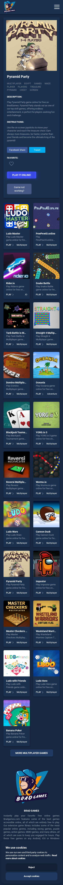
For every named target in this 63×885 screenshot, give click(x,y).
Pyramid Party (14, 581)
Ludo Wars (12, 531)
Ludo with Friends (16, 680)
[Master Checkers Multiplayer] (17, 614)
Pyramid (12, 90)
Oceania (40, 382)
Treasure (35, 86)
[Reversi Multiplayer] (17, 464)
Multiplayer (14, 83)
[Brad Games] (8, 7)
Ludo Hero (41, 680)
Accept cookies (31, 876)
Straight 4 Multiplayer (48, 332)
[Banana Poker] (17, 713)
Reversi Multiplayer (17, 482)
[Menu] (56, 7)
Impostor (41, 581)
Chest (23, 90)
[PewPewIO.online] (46, 216)
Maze (48, 83)
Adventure (52, 394)
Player (11, 86)
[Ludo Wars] (17, 514)
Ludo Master (13, 233)
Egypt (27, 83)
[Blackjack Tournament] (17, 415)
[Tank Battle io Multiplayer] (17, 315)
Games (38, 83)
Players (22, 86)
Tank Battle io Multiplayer (20, 332)
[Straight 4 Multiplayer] (46, 315)
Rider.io (10, 283)
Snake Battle (43, 283)
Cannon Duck (43, 531)
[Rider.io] (17, 266)
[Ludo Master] (17, 216)
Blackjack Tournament (18, 432)
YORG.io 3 (41, 432)
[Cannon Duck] (46, 514)
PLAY (8, 245)
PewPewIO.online (45, 233)
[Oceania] (46, 365)
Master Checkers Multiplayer (22, 631)
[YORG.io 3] (46, 415)
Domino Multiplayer (17, 382)
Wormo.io (41, 482)
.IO (26, 294)
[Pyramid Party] (17, 564)
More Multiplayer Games (31, 753)
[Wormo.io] (46, 464)
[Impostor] (46, 564)
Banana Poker (14, 730)
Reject (31, 867)
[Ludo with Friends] (17, 663)
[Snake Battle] (46, 266)
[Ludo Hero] (46, 663)
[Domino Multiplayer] (17, 365)
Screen (34, 90)
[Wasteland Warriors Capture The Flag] (46, 614)
